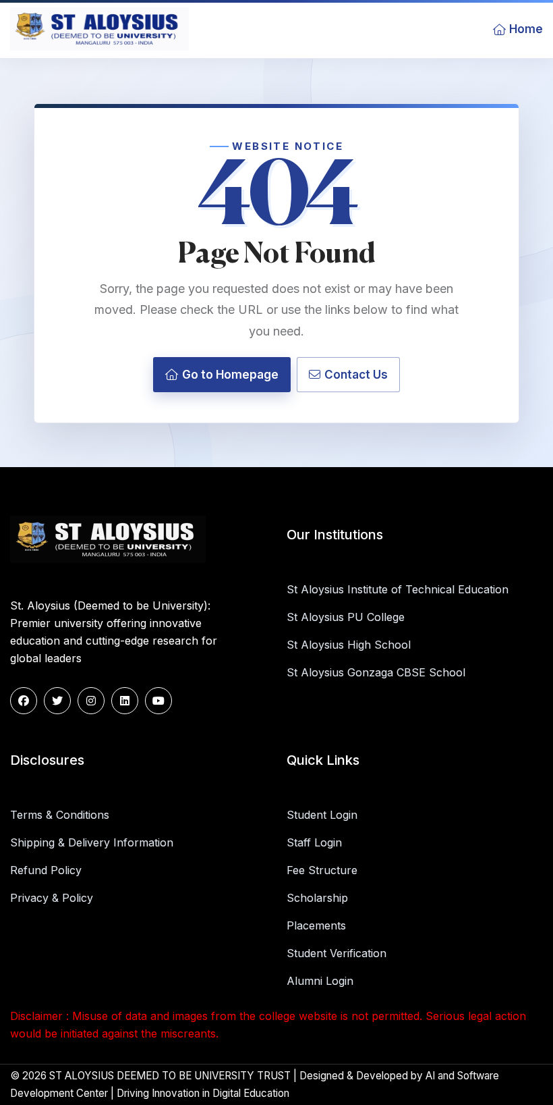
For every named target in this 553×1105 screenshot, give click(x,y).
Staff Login (314, 842)
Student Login (322, 814)
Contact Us (356, 374)
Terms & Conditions (59, 814)
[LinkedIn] (124, 700)
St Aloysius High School (349, 644)
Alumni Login (320, 981)
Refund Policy (46, 870)
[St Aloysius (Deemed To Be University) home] (99, 29)
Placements (316, 925)
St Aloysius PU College (346, 617)
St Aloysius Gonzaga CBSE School (376, 672)
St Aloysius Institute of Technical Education (397, 589)
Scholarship (317, 898)
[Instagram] (91, 700)
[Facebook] (23, 700)
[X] (57, 700)
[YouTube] (158, 700)
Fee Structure (322, 870)
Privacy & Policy (51, 898)
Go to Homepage (230, 374)
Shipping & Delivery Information (91, 842)
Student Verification (336, 953)
